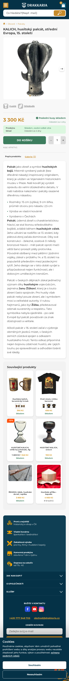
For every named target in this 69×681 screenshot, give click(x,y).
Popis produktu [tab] (13, 156)
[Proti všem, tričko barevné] (48, 405)
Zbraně (11, 24)
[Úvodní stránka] (4, 24)
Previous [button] (7, 68)
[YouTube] (34, 609)
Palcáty (21, 24)
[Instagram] (41, 609)
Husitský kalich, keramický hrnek (20, 400)
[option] (34, 68)
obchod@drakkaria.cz (47, 618)
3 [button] (34, 96)
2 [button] (32, 96)
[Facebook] (27, 609)
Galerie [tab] (30, 156)
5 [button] (39, 96)
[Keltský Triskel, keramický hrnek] (22, 405)
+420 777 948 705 (19, 618)
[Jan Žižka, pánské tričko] (54, 405)
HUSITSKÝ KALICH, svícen (49, 448)
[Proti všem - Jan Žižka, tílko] (43, 405)
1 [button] (30, 96)
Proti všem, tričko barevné (48, 400)
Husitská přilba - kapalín (49, 493)
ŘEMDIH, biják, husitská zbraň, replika (20, 493)
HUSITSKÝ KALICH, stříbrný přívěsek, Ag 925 (20, 449)
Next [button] (61, 68)
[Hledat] (59, 13)
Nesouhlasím (34, 674)
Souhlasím (34, 665)
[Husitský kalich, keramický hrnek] (17, 405)
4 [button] (36, 96)
